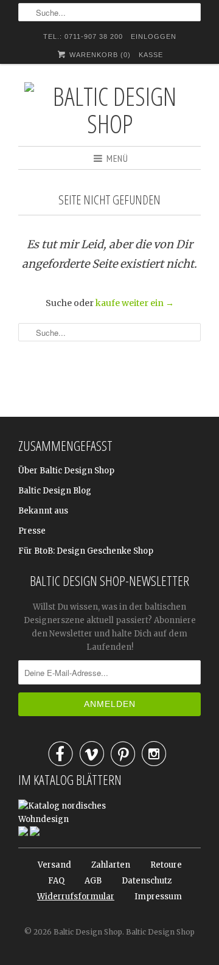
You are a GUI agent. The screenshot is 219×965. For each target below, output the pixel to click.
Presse (32, 531)
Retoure (166, 865)
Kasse (151, 54)
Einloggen (153, 36)
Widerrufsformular (75, 896)
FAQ (56, 881)
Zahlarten (110, 865)
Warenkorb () (99, 54)
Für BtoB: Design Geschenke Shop (85, 551)
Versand (54, 865)
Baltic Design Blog (54, 491)
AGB (93, 881)
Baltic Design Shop (88, 931)
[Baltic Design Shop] (109, 109)
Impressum (158, 896)
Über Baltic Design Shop (66, 470)
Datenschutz (147, 881)
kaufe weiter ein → (135, 303)
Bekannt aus (43, 511)
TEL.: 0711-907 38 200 (83, 36)
